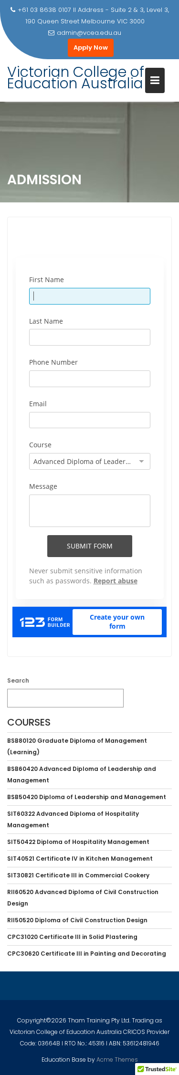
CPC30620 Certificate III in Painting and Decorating (86, 953)
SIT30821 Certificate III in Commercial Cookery (78, 875)
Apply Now (91, 47)
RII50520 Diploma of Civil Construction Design (77, 920)
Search (18, 680)
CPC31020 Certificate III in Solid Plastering (72, 937)
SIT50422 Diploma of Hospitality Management (78, 842)
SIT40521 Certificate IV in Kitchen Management (80, 858)
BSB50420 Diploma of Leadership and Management (86, 797)
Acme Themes (117, 1059)
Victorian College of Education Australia (75, 78)
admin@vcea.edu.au (89, 32)
